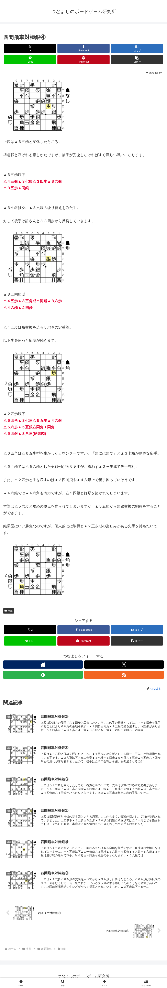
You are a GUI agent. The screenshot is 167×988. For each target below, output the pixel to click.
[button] (137, 59)
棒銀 (10, 610)
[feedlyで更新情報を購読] (43, 675)
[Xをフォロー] (124, 664)
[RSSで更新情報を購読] (124, 675)
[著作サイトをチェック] (43, 664)
